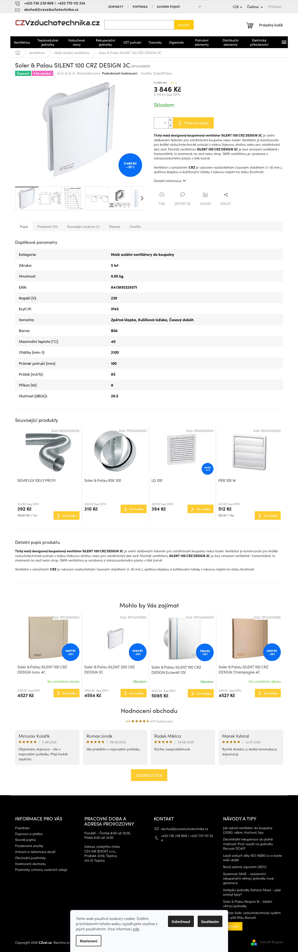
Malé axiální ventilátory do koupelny (142, 254)
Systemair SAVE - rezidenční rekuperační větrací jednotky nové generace (248, 878)
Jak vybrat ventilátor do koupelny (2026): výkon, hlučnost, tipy (247, 830)
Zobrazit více (149, 775)
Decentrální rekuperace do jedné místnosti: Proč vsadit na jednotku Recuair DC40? (248, 844)
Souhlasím (210, 921)
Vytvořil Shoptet (271, 942)
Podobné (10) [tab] (47, 226)
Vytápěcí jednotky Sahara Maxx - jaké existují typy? (252, 892)
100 (114, 363)
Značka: (156, 73)
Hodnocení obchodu (149, 710)
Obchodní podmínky (30, 858)
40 (113, 341)
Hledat (184, 24)
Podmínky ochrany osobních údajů (41, 869)
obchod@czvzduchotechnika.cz (184, 828)
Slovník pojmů (168, 6)
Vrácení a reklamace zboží (35, 851)
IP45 (115, 308)
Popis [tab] (24, 226)
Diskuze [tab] (114, 226)
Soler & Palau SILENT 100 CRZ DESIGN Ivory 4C (42, 669)
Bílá (114, 330)
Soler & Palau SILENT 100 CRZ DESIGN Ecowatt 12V (176, 669)
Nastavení (88, 940)
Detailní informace (167, 180)
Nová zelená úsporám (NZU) (244, 867)
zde (136, 928)
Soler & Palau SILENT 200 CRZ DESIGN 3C (109, 669)
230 (114, 297)
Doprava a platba (29, 833)
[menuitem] (21, 42)
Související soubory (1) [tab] (83, 226)
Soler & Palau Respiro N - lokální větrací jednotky (247, 903)
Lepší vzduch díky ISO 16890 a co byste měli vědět (252, 857)
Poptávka (140, 6)
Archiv (233, 926)
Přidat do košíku (196, 123)
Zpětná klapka (123, 319)
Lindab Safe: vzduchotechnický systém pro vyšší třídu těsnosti (252, 914)
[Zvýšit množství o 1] (170, 120)
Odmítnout (180, 921)
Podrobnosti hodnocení (119, 73)
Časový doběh (181, 319)
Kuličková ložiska (152, 319)
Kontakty (115, 6)
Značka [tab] (135, 226)
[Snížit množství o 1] (170, 125)
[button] (48, 692)
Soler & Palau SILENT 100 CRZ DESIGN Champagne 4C (243, 669)
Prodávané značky (29, 846)
